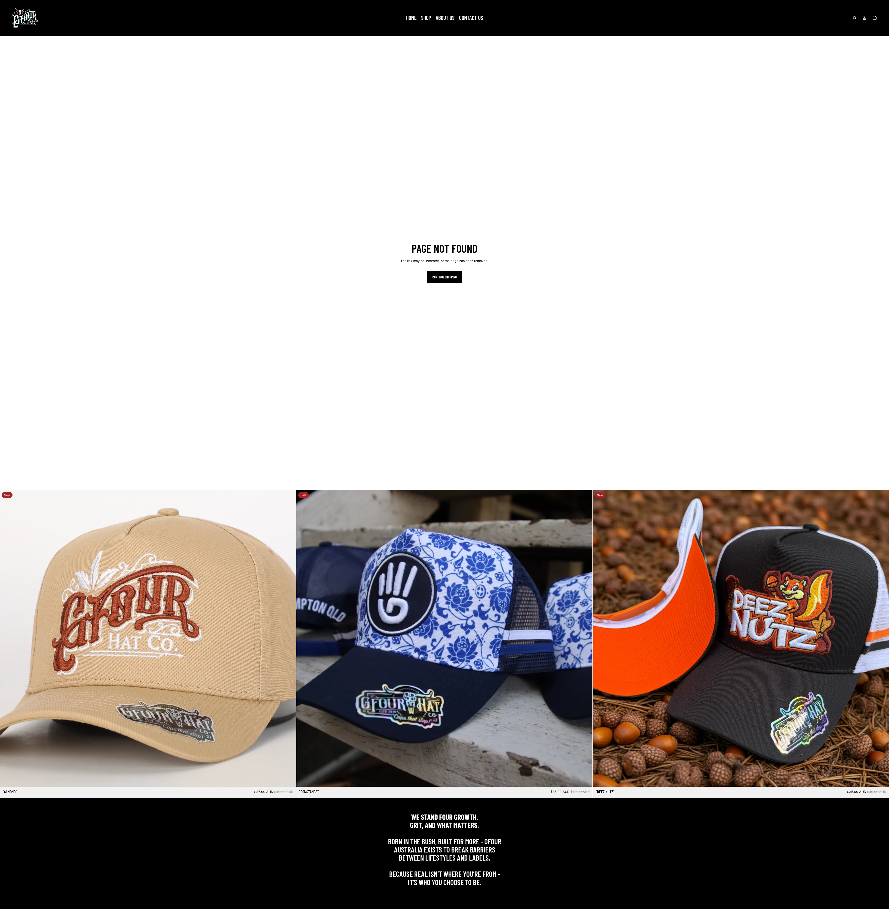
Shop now (444, 892)
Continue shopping (444, 277)
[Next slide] (289, 638)
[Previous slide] (7, 638)
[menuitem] (411, 18)
